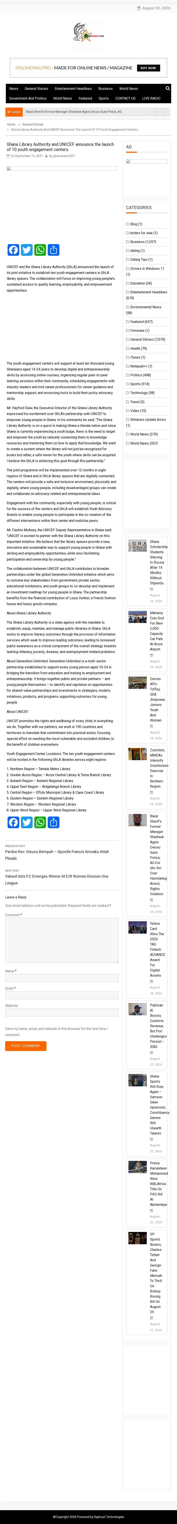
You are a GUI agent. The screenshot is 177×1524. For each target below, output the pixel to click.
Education (137, 283)
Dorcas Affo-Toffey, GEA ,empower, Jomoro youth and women (157, 699)
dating (135, 251)
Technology (139, 393)
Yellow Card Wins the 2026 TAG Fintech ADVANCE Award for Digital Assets (157, 949)
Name (10, 971)
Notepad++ (138, 366)
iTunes (135, 357)
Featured (85, 98)
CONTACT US (125, 98)
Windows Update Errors (148, 420)
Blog (133, 224)
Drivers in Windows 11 (147, 269)
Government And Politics (28, 98)
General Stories (36, 89)
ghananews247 (63, 156)
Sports (104, 98)
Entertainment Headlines (73, 89)
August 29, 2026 (156, 598)
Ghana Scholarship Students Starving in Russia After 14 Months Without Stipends (159, 562)
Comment (13, 915)
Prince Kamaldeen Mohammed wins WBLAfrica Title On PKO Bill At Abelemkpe (159, 1184)
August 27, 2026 (156, 1061)
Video (134, 411)
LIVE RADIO (151, 98)
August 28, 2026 (156, 908)
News (13, 89)
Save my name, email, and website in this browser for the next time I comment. (56, 1032)
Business (105, 89)
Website (11, 1006)
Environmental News (145, 307)
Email (10, 988)
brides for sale (141, 233)
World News (128, 89)
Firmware (137, 331)
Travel (134, 402)
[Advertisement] (62, 327)
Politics (136, 375)
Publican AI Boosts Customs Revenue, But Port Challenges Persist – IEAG (158, 1026)
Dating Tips (139, 259)
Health (135, 348)
